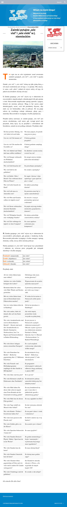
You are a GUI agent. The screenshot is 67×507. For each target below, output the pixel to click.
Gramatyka (11, 27)
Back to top (58, 503)
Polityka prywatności (8, 496)
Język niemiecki (21, 27)
